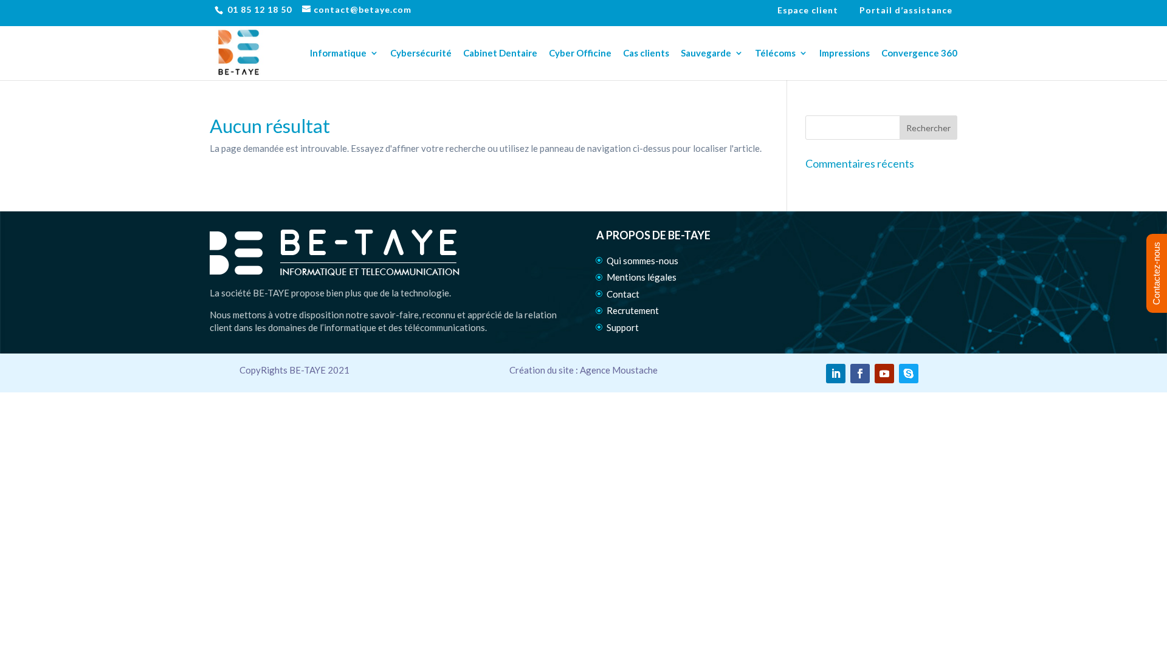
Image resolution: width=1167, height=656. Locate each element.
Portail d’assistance (905, 10)
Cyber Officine (580, 53)
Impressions (844, 53)
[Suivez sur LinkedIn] (835, 373)
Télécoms (775, 53)
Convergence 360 (919, 53)
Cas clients (646, 53)
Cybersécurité (421, 53)
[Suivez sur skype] (908, 373)
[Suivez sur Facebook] (860, 373)
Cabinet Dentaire (500, 53)
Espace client (807, 10)
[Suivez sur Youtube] (884, 373)
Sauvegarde (706, 53)
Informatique (338, 53)
